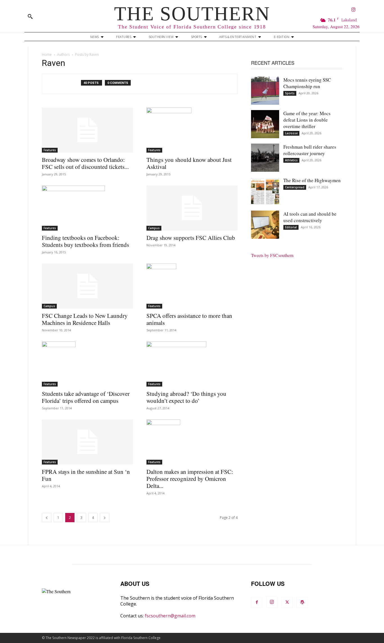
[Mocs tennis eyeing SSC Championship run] (265, 91)
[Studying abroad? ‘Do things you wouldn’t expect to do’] (192, 364)
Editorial (291, 227)
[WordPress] (302, 602)
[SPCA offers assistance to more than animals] (192, 286)
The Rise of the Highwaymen (312, 180)
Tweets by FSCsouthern (272, 255)
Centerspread (294, 187)
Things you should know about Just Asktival (189, 163)
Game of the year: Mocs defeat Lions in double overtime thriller (307, 120)
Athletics (291, 160)
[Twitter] (287, 602)
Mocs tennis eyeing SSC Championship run (307, 83)
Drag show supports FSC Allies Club (190, 238)
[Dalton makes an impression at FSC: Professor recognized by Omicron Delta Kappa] (192, 442)
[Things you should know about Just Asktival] (192, 130)
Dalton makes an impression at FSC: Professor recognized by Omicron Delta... (189, 479)
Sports (290, 93)
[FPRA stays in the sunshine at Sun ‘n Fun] (87, 442)
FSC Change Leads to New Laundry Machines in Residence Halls (85, 319)
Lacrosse (291, 133)
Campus (154, 228)
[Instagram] (353, 10)
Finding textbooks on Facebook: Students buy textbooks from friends (85, 241)
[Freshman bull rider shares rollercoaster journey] (265, 158)
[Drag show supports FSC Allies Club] (192, 208)
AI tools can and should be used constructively (309, 217)
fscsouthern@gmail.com (170, 616)
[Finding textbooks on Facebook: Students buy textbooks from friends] (87, 208)
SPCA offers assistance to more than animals (189, 319)
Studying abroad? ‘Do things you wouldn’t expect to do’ (186, 397)
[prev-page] (46, 517)
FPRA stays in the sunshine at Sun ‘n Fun (86, 475)
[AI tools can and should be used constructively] (265, 225)
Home (47, 54)
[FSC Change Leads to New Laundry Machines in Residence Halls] (87, 286)
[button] (30, 16)
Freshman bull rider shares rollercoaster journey (309, 150)
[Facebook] (256, 602)
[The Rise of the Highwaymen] (265, 191)
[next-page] (104, 517)
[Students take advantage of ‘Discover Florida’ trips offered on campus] (87, 364)
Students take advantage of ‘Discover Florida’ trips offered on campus (86, 397)
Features (50, 150)
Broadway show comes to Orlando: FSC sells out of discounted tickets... (85, 163)
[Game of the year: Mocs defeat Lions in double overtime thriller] (265, 124)
